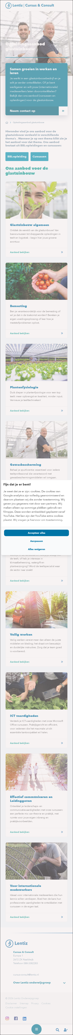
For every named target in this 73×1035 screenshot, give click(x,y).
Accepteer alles (36, 533)
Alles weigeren (36, 549)
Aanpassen (36, 541)
